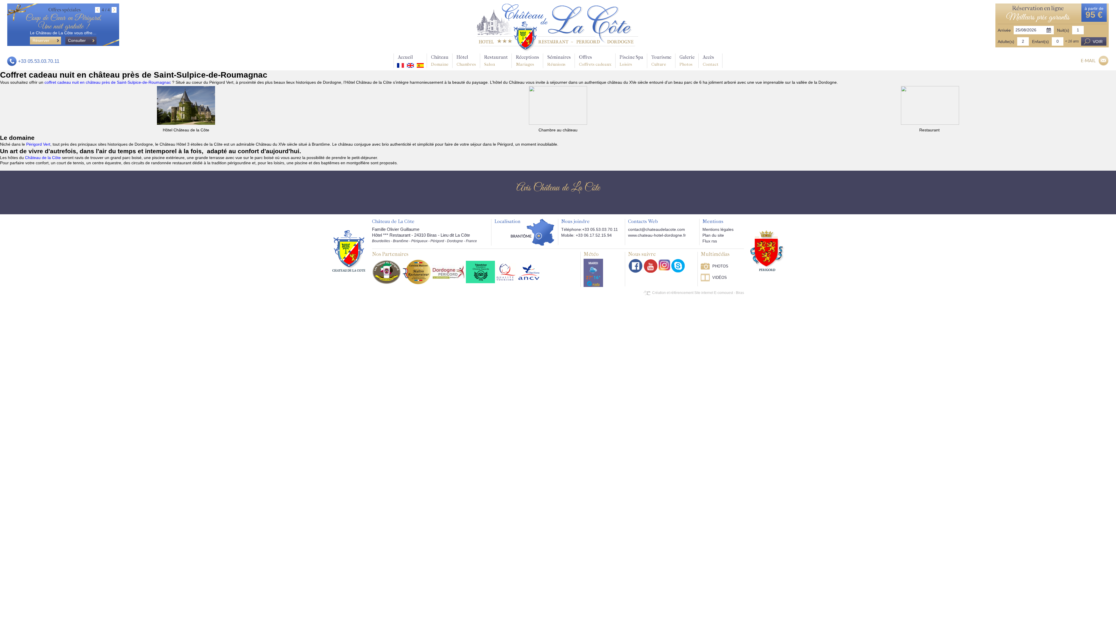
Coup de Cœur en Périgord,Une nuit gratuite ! (63, 22)
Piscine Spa (631, 60)
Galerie (687, 60)
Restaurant (496, 60)
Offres (595, 60)
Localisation (507, 221)
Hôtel (466, 60)
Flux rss (709, 241)
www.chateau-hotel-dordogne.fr (657, 235)
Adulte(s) (1006, 42)
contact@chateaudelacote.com (656, 229)
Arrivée (1004, 30)
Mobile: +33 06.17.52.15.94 (586, 235)
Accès (710, 60)
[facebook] (636, 266)
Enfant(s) (1040, 42)
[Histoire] (348, 251)
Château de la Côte (43, 157)
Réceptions (527, 60)
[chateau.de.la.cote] (678, 265)
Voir (1098, 41)
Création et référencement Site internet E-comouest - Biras (698, 293)
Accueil (405, 57)
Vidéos (719, 277)
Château (439, 60)
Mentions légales (718, 229)
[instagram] (664, 265)
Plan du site (713, 235)
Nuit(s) (1063, 30)
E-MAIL (1088, 60)
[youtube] (650, 266)
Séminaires (559, 60)
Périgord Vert (38, 144)
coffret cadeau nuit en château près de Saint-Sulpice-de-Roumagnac (108, 82)
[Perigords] (767, 250)
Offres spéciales (64, 10)
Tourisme (661, 60)
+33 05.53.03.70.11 (38, 61)
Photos (720, 266)
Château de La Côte (393, 221)
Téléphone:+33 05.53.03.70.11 (589, 229)
